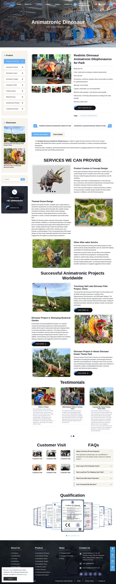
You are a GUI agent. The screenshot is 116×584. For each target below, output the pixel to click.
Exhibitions (15, 561)
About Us (28, 4)
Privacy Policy (16, 566)
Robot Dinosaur (11, 97)
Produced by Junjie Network (63, 581)
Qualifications (16, 556)
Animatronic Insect (11, 73)
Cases (57, 4)
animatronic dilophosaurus (89, 115)
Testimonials (16, 564)
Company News (65, 553)
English (103, 4)
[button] (34, 69)
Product (39, 4)
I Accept (10, 578)
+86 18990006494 (84, 5)
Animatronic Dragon (12, 79)
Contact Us (68, 4)
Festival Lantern (11, 91)
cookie (10, 570)
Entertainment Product (12, 103)
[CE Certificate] (72, 516)
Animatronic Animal (12, 67)
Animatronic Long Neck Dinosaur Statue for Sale (90, 126)
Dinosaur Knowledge (66, 556)
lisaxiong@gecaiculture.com (91, 568)
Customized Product (12, 109)
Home (19, 4)
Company (15, 553)
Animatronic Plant (11, 85)
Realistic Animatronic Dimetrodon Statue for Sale (55, 126)
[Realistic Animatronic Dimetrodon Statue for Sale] (35, 126)
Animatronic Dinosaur (63, 27)
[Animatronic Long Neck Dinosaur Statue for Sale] (109, 126)
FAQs (62, 558)
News (48, 4)
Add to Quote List (85, 108)
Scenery (14, 558)
